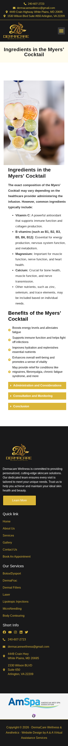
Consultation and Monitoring (33, 395)
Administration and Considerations (37, 385)
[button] (61, 30)
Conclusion (21, 406)
